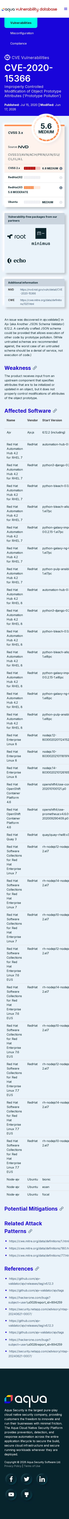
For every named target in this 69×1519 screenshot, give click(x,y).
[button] (65, 9)
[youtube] (12, 1495)
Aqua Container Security (25, 1401)
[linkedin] (43, 1480)
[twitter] (27, 1480)
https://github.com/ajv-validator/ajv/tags (36, 1290)
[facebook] (12, 1480)
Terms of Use (32, 1466)
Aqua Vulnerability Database (29, 9)
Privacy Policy (13, 1466)
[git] (27, 1495)
